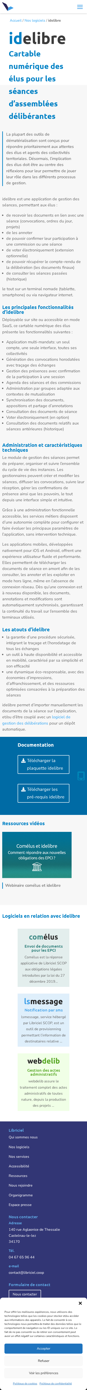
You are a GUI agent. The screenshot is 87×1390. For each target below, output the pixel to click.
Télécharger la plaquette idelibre (45, 764)
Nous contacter (25, 1294)
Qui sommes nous (23, 1137)
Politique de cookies (25, 1383)
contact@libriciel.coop (26, 1272)
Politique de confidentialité (55, 1383)
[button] (80, 1303)
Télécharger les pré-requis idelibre (45, 793)
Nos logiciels (35, 20)
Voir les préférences (43, 1373)
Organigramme (21, 1195)
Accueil (16, 20)
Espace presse (20, 1204)
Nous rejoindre (21, 1185)
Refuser (43, 1361)
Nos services (19, 1156)
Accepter (43, 1348)
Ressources (18, 1175)
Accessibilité (19, 1166)
